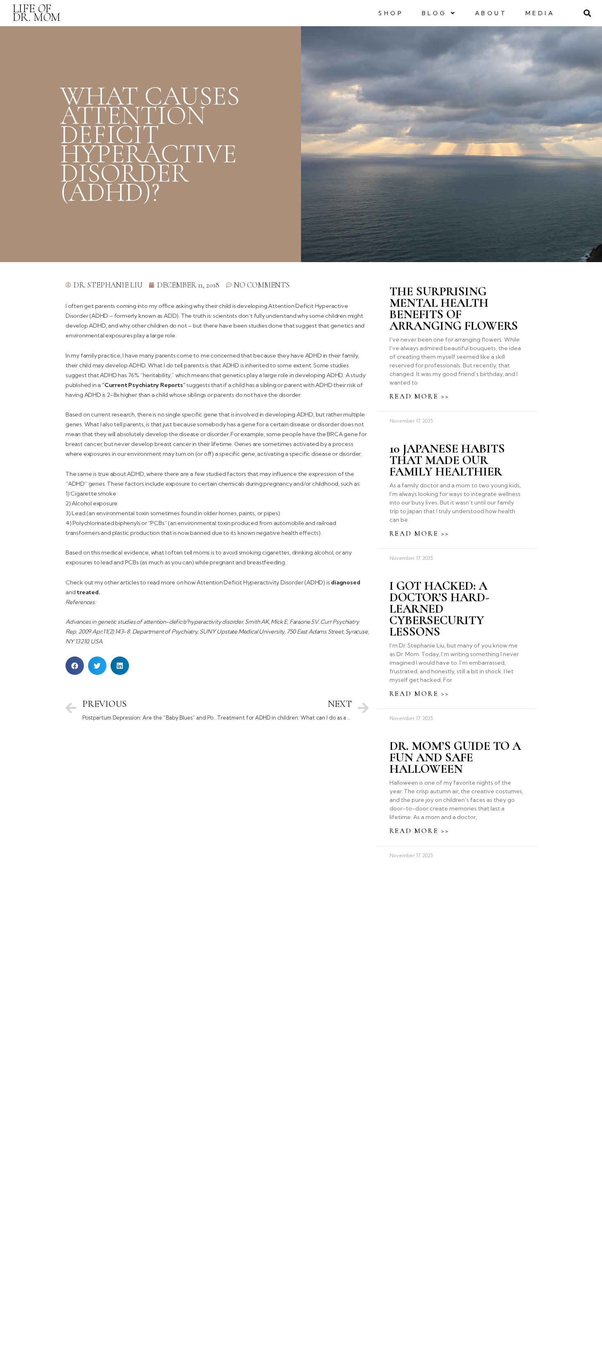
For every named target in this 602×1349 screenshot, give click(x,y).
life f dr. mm (36, 12)
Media (540, 13)
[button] (75, 665)
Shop (390, 13)
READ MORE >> (419, 396)
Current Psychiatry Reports (143, 385)
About (491, 13)
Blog (434, 13)
